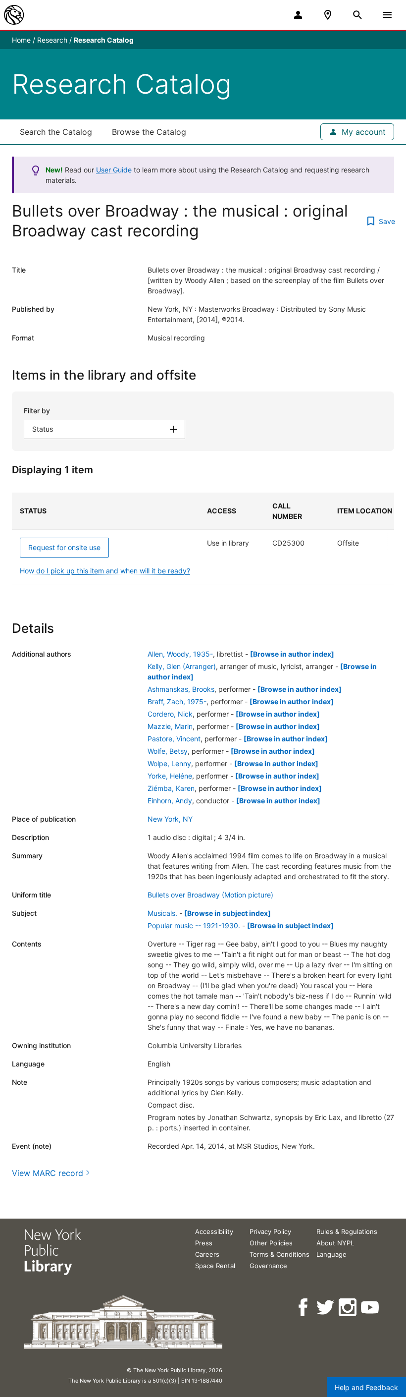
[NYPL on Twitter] (326, 1307)
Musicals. (162, 913)
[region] (203, 538)
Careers (207, 1254)
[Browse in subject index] (227, 913)
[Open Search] (357, 15)
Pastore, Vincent (174, 738)
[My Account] (298, 15)
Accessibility (214, 1231)
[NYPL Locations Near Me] (328, 15)
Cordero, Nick (170, 714)
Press (203, 1243)
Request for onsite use (64, 547)
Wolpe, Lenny (169, 763)
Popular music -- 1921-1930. (194, 925)
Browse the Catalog (149, 132)
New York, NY (170, 819)
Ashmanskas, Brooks (181, 689)
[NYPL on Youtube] (370, 1307)
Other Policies (271, 1243)
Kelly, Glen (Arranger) (182, 666)
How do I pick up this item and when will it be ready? (105, 570)
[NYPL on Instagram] (348, 1307)
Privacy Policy (270, 1231)
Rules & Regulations (346, 1231)
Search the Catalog (56, 132)
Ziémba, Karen (171, 788)
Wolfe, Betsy (168, 751)
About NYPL (335, 1243)
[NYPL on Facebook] (303, 1307)
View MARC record (47, 1173)
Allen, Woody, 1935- (180, 654)
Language (331, 1254)
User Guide (114, 170)
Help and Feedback (366, 1387)
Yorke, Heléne (170, 776)
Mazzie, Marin (170, 726)
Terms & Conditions (279, 1254)
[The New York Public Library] (14, 15)
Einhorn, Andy (170, 800)
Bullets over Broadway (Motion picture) (210, 895)
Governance (268, 1266)
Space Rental (215, 1266)
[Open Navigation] (387, 15)
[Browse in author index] (292, 654)
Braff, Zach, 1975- (177, 701)
